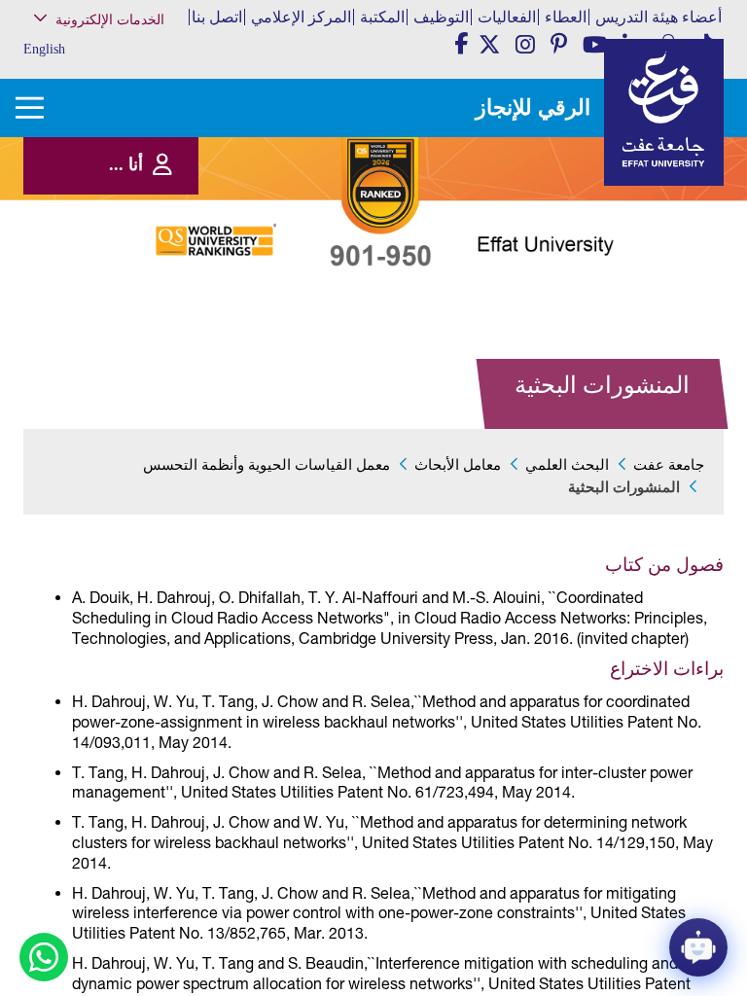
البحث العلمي (567, 465)
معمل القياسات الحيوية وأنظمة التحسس (266, 465)
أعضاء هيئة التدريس (658, 17)
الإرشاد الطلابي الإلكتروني (111, 279)
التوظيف (441, 17)
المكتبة (382, 17)
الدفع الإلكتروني (131, 259)
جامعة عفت (668, 465)
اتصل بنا (217, 17)
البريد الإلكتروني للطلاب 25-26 (107, 324)
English (44, 49)
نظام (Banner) (136, 60)
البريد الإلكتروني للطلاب (115, 349)
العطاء (566, 17)
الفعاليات (507, 17)
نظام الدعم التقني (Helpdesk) (127, 214)
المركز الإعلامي (301, 17)
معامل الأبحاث (457, 465)
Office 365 (144, 239)
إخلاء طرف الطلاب (126, 299)
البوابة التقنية (138, 369)
